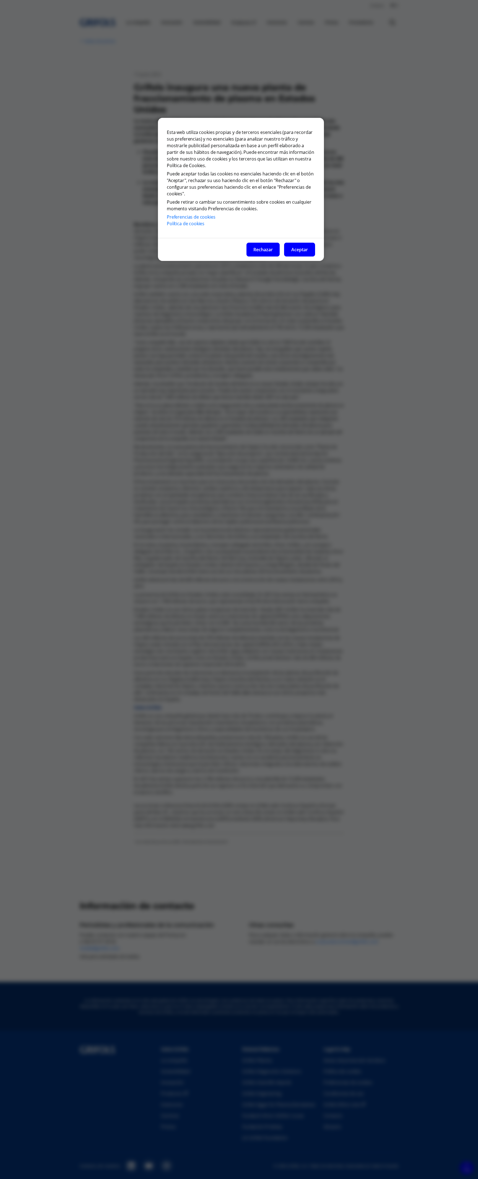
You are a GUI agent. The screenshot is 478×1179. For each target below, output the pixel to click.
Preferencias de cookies (191, 217)
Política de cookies (185, 224)
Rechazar (263, 250)
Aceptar (299, 250)
